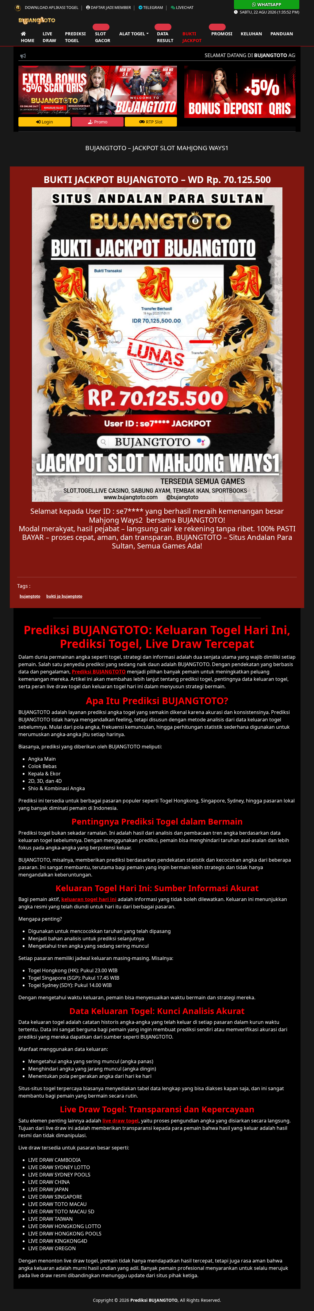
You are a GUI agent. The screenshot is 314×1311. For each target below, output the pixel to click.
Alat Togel (132, 34)
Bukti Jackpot (191, 37)
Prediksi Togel (75, 37)
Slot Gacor (102, 37)
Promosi (221, 34)
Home (27, 37)
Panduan (281, 34)
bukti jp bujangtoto (64, 596)
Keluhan (251, 34)
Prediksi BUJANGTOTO (154, 1300)
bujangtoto (30, 596)
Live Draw (49, 37)
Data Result (165, 37)
